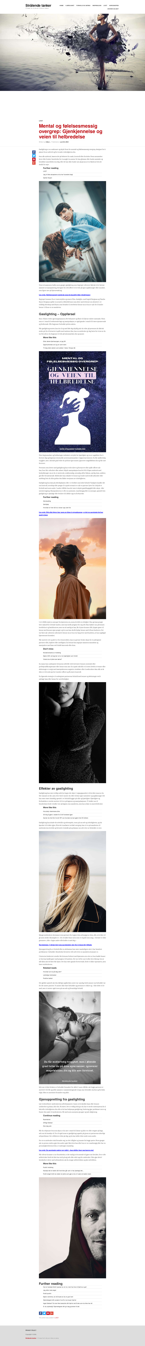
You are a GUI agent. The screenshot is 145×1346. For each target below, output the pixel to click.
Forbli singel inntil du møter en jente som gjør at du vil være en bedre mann (67, 1174)
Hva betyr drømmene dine (51, 811)
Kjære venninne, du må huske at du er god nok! (58, 1297)
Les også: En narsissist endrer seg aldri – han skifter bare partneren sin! (66, 1150)
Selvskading (47, 501)
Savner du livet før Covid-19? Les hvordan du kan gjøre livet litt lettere (65, 818)
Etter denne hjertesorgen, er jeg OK (54, 341)
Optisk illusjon (47, 178)
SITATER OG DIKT (113, 9)
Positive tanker (48, 978)
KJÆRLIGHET (70, 5)
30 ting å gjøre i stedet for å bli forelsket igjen (58, 814)
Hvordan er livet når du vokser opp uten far (57, 507)
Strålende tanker (38, 5)
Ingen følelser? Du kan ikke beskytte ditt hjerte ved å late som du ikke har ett (67, 1303)
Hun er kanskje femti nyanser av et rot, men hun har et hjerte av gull (64, 1287)
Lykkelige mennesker (49, 975)
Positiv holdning (48, 1167)
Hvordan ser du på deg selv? (52, 972)
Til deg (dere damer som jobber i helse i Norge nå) (59, 348)
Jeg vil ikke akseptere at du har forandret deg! (58, 174)
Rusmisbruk (46, 1119)
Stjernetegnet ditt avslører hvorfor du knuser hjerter (59, 1300)
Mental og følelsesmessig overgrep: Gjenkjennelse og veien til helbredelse (70, 131)
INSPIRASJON (97, 5)
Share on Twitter (34, 155)
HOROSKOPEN (114, 5)
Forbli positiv (47, 1293)
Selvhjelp (46, 504)
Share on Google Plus (34, 163)
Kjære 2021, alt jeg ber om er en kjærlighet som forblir (60, 656)
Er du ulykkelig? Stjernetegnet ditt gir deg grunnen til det (61, 1306)
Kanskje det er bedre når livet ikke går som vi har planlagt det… (63, 1170)
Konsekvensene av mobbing (52, 653)
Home (62, 5)
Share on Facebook (34, 152)
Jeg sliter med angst (49, 1290)
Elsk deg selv (47, 1126)
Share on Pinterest (34, 159)
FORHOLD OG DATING (83, 5)
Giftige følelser (48, 1123)
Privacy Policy (31, 1330)
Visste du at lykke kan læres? (52, 659)
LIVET (105, 5)
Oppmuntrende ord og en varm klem (54, 344)
